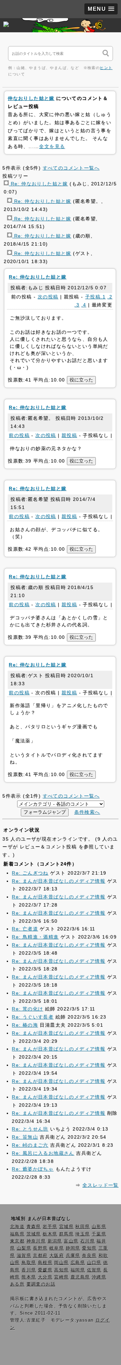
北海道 (17, 1226)
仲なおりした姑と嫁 (31, 98)
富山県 (71, 1241)
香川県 (29, 1270)
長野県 (40, 1248)
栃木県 (50, 1234)
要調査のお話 (41, 1284)
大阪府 (56, 1255)
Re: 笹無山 (25, 1137)
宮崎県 (61, 1277)
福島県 (17, 1234)
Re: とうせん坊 (30, 1129)
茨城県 (34, 1234)
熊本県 (29, 1277)
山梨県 (24, 1248)
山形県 (99, 1226)
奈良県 (89, 1255)
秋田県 (82, 1226)
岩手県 (50, 1226)
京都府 (40, 1255)
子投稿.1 (95, 296)
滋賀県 (24, 1255)
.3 (76, 304)
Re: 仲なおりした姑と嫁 (38, 183)
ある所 (17, 1284)
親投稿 (69, 435)
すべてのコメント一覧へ (71, 168)
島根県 (45, 1262)
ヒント (106, 68)
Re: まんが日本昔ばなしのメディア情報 (58, 881)
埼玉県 (82, 1234)
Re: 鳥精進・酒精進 (35, 936)
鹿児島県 (80, 1277)
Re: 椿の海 (25, 1025)
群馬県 (66, 1234)
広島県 (78, 1262)
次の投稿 (48, 296)
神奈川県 (36, 1241)
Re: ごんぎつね (30, 873)
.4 (83, 304)
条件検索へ (87, 812)
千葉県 (99, 1234)
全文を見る (52, 146)
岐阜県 (56, 1248)
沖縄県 (99, 1277)
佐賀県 (94, 1270)
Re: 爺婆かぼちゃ (32, 1169)
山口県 (94, 1262)
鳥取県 (29, 1262)
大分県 (45, 1277)
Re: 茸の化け (27, 1008)
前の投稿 (19, 435)
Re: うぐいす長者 (32, 1017)
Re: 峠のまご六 (30, 1145)
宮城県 (66, 1226)
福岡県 (78, 1270)
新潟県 (55, 1241)
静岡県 (73, 1248)
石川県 (87, 1241)
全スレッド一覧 (100, 1185)
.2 (109, 296)
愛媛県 (45, 1270)
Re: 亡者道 (25, 928)
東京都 (17, 1241)
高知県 (61, 1270)
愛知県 (89, 1248)
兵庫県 (73, 1255)
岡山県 (61, 1262)
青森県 (34, 1226)
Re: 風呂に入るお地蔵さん (43, 1153)
